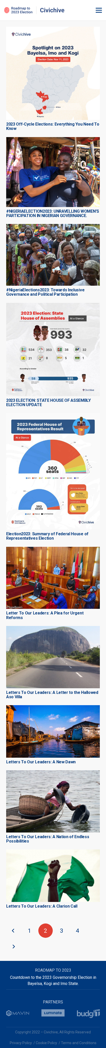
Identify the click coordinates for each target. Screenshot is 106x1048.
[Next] (13, 946)
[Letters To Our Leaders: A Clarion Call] (53, 852)
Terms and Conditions (78, 1043)
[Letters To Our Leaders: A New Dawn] (53, 708)
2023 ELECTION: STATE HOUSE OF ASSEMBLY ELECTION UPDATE (48, 402)
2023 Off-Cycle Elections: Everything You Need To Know (52, 126)
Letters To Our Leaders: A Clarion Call (41, 906)
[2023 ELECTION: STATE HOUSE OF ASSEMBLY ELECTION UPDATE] (53, 305)
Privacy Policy (21, 1043)
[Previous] (13, 930)
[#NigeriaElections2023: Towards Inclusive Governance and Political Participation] (53, 226)
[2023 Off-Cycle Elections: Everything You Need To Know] (53, 29)
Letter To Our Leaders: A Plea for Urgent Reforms (44, 615)
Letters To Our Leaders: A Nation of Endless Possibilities (47, 839)
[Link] (34, 10)
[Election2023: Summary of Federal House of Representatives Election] (53, 416)
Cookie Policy (46, 1043)
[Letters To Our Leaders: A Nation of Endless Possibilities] (53, 773)
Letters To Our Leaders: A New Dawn (41, 761)
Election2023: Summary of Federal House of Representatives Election (47, 536)
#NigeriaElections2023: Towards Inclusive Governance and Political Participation (45, 292)
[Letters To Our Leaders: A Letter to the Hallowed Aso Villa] (53, 628)
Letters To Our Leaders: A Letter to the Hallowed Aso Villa (52, 694)
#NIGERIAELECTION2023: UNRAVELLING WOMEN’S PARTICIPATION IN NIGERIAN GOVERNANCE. (52, 213)
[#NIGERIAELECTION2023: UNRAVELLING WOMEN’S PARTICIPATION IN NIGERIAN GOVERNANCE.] (53, 140)
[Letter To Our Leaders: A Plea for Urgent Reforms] (53, 549)
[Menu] (98, 10)
